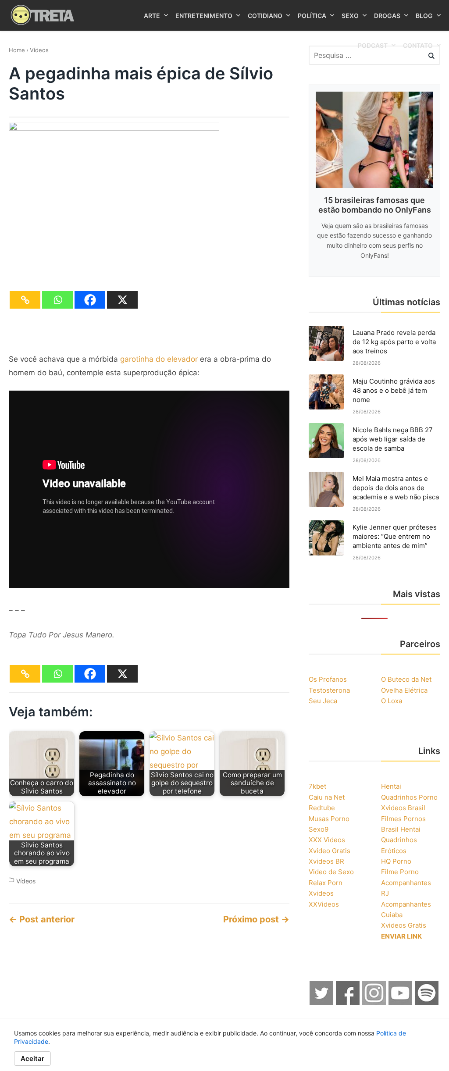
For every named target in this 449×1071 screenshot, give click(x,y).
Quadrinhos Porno (409, 797)
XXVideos (324, 904)
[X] (122, 300)
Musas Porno (329, 819)
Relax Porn (325, 883)
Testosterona (329, 690)
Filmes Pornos (403, 819)
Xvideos (321, 893)
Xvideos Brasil (403, 808)
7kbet (317, 786)
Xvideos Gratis (403, 925)
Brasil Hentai (400, 829)
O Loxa (391, 701)
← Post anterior (42, 919)
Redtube (322, 808)
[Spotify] (427, 1002)
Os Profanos (328, 679)
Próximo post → (256, 919)
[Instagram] (374, 1002)
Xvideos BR (326, 861)
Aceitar (32, 1058)
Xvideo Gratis (329, 851)
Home (17, 49)
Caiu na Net (327, 797)
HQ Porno (396, 861)
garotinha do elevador (159, 359)
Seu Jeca (323, 701)
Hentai (391, 786)
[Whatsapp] (57, 300)
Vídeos (39, 49)
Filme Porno (400, 872)
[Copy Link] (25, 300)
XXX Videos (327, 840)
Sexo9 (318, 829)
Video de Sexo (331, 872)
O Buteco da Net (406, 679)
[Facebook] (90, 300)
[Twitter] (322, 1002)
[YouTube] (400, 1002)
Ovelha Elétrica (404, 690)
